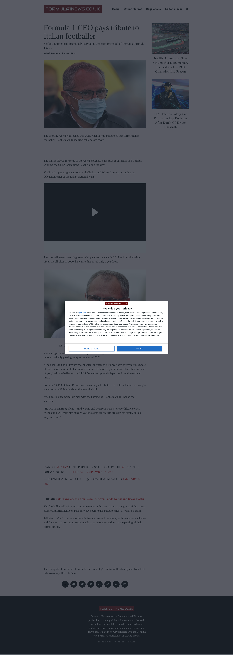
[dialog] (116, 327)
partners (82, 313)
